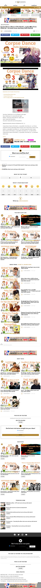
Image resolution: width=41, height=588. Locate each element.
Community (34, 5)
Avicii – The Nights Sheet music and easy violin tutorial (30, 391)
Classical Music (3, 240)
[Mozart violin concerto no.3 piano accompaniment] (15, 11)
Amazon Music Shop (8, 96)
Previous (0, 13)
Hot (24, 5)
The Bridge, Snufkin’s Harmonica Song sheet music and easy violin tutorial (30, 373)
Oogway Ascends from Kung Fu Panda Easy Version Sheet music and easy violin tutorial (30, 313)
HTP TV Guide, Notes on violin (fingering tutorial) (14, 97)
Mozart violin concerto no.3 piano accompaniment (16, 507)
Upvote (10, 178)
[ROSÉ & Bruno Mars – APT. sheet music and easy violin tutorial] (5, 11)
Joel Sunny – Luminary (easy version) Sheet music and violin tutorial (10, 373)
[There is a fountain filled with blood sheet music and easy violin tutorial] (36, 11)
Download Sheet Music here (10, 94)
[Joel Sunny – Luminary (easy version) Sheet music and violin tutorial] (10, 366)
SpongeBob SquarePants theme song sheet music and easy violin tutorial (30, 324)
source (4, 136)
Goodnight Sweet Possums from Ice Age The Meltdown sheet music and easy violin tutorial (30, 302)
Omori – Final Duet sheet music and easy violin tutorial (9, 408)
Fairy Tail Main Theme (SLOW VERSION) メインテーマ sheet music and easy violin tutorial (30, 291)
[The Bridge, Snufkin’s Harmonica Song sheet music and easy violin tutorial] (30, 366)
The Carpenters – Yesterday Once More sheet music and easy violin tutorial (9, 258)
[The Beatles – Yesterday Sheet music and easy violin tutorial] (30, 250)
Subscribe (20, 422)
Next (40, 13)
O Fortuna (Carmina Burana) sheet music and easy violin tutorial (25, 15)
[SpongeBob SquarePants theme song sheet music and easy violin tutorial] (10, 328)
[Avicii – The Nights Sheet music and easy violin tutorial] (30, 383)
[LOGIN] (39, 7)
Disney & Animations (24, 264)
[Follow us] (34, 7)
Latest (5, 5)
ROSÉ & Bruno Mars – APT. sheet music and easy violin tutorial (5, 15)
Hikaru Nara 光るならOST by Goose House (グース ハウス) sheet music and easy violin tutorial (30, 279)
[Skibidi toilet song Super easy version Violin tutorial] (10, 272)
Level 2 (2, 255)
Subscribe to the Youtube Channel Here (11, 91)
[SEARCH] (36, 7)
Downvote (31, 178)
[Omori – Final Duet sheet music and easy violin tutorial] (10, 401)
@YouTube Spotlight (20, 420)
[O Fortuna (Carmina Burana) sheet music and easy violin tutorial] (25, 11)
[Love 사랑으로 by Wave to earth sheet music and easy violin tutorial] (10, 383)
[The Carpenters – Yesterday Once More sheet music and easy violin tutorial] (10, 250)
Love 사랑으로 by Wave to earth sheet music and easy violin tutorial (10, 391)
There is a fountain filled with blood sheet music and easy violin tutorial (35, 15)
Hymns (22, 240)
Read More (2, 476)
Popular (15, 5)
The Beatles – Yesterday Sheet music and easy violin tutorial (30, 258)
